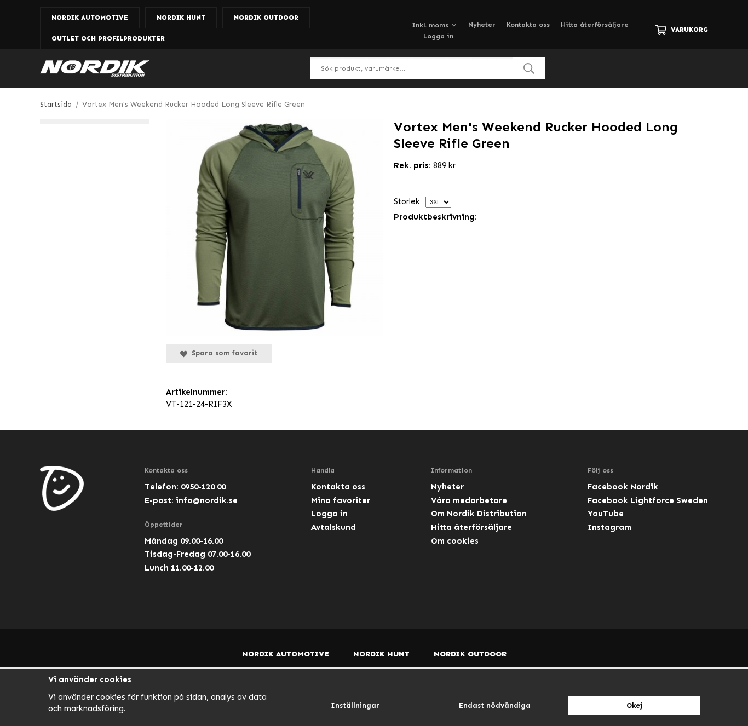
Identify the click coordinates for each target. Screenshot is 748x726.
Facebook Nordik (623, 487)
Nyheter (482, 24)
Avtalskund (333, 527)
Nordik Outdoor (266, 17)
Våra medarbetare (469, 500)
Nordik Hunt (181, 17)
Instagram (609, 527)
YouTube (606, 513)
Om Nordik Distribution (479, 513)
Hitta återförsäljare (595, 24)
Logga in (438, 36)
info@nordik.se (207, 500)
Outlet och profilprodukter (108, 38)
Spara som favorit (222, 353)
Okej (634, 705)
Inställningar (355, 705)
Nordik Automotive (89, 17)
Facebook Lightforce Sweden (648, 500)
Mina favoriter (340, 500)
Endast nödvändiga (495, 705)
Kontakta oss (528, 24)
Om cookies (455, 541)
